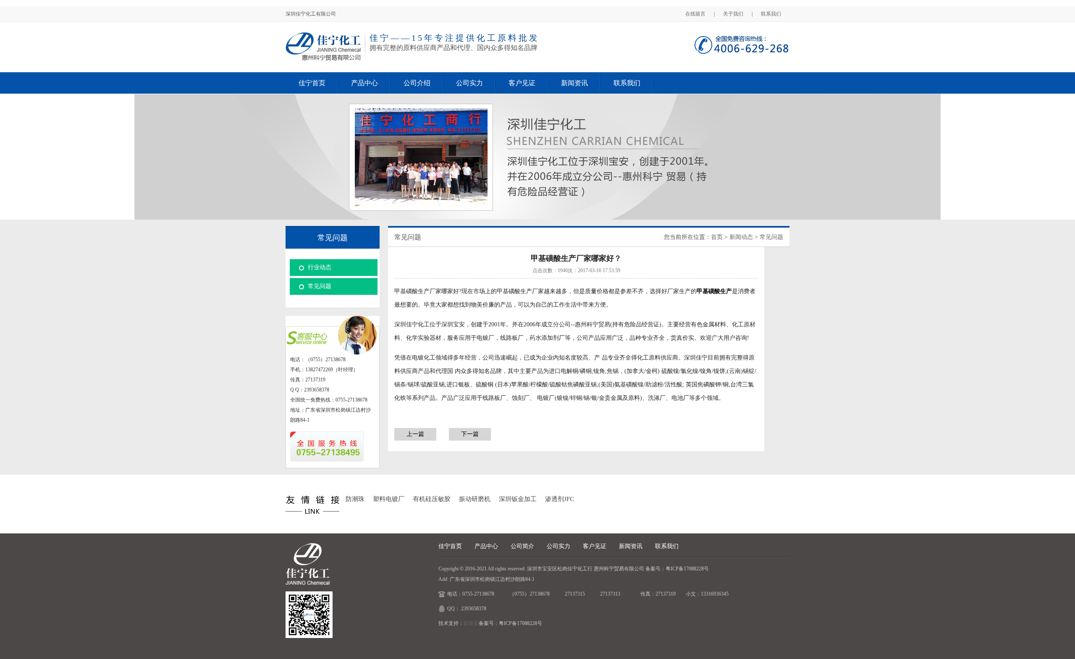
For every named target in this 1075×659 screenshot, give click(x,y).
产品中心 (364, 83)
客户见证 (522, 83)
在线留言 (695, 14)
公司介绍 (417, 83)
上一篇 (415, 434)
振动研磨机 (474, 499)
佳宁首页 (312, 83)
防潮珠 (355, 499)
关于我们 (733, 14)
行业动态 (319, 267)
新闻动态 (741, 237)
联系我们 (771, 14)
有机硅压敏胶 (432, 499)
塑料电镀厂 (388, 499)
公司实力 (469, 83)
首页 (717, 237)
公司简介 (522, 546)
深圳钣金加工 (518, 499)
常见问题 (319, 286)
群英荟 (471, 623)
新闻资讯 (574, 83)
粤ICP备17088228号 (687, 569)
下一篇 (470, 434)
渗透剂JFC (559, 499)
